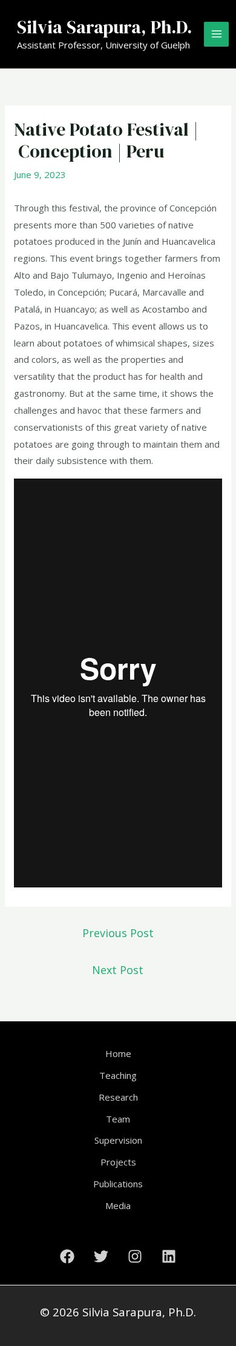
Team (118, 1119)
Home (118, 1053)
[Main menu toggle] (216, 34)
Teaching (118, 1075)
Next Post (117, 970)
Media (118, 1205)
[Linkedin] (169, 1256)
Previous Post (118, 933)
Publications (118, 1184)
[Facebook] (67, 1256)
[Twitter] (101, 1256)
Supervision (118, 1140)
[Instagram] (135, 1256)
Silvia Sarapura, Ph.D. (104, 27)
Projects (118, 1162)
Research (118, 1097)
